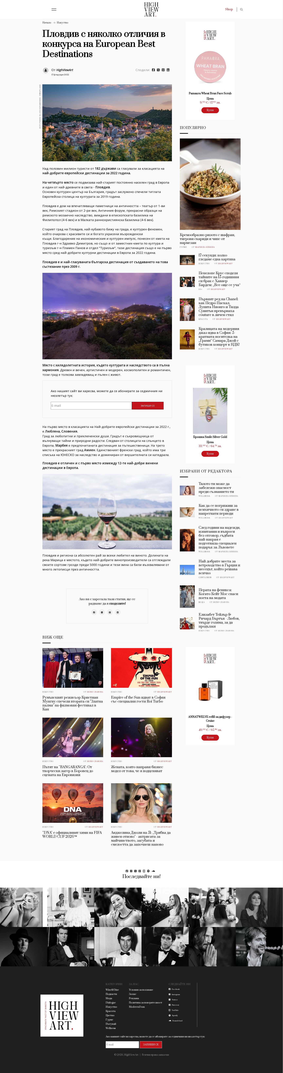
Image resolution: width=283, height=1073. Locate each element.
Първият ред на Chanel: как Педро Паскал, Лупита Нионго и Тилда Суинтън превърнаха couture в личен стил (219, 307)
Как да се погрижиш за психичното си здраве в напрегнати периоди (219, 510)
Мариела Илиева (205, 247)
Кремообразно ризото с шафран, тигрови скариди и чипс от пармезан (207, 239)
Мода (202, 602)
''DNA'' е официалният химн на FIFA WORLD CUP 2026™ (72, 835)
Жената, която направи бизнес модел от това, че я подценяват (137, 769)
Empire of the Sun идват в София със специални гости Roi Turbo (138, 699)
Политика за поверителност (145, 1002)
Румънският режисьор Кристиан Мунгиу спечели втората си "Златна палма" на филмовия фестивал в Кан (72, 703)
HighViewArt (64, 70)
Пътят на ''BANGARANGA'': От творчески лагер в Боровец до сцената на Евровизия (67, 771)
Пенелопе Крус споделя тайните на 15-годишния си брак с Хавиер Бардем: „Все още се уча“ (219, 279)
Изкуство (62, 22)
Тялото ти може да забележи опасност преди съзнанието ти (216, 488)
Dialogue (111, 1002)
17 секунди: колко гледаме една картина (217, 257)
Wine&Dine (112, 989)
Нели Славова (95, 692)
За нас (132, 994)
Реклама (134, 998)
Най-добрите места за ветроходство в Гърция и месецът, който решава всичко (219, 567)
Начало (46, 22)
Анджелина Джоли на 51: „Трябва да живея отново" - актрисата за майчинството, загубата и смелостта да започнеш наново (141, 839)
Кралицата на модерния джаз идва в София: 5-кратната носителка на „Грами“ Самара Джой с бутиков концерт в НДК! (219, 337)
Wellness (204, 496)
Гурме (183, 247)
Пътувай (111, 1024)
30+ (200, 289)
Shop (229, 9)
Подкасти (111, 994)
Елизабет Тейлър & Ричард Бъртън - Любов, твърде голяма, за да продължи (219, 620)
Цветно (110, 1015)
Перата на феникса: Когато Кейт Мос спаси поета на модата (218, 594)
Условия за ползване (141, 989)
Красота (203, 319)
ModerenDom (137, 1007)
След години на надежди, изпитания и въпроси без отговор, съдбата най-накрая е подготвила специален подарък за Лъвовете (219, 538)
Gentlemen (205, 578)
